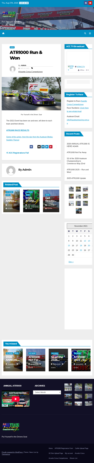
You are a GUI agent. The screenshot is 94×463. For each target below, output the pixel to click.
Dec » (71, 262)
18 (81, 246)
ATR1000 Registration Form (64, 448)
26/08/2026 (12, 364)
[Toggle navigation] (90, 33)
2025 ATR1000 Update (31, 200)
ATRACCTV (81, 67)
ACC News (9, 192)
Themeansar (6, 454)
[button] (85, 33)
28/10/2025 (80, 364)
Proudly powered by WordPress (12, 452)
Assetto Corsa (79, 453)
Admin (23, 65)
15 (69, 246)
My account (69, 453)
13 (89, 241)
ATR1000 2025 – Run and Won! (81, 359)
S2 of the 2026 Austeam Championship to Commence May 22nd (77, 161)
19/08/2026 (34, 364)
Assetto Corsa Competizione (58, 458)
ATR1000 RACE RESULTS (17, 130)
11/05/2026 (57, 364)
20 (89, 246)
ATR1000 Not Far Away (77, 152)
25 (81, 250)
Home (51, 448)
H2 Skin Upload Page (56, 453)
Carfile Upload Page (81, 448)
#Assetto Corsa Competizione (30, 72)
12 (85, 241)
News (12, 47)
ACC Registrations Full (18, 153)
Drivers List (73, 458)
